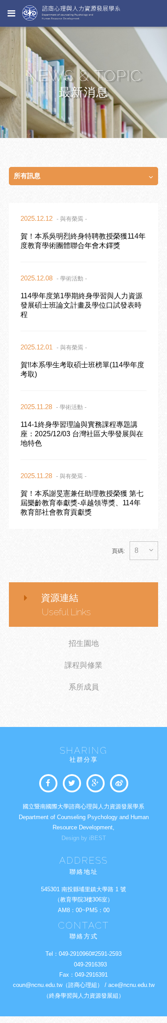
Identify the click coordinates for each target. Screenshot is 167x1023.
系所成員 (84, 687)
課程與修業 (83, 665)
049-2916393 (90, 964)
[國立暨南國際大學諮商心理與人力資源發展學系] (72, 783)
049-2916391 (91, 974)
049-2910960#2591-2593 (90, 953)
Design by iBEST (83, 838)
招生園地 (84, 643)
